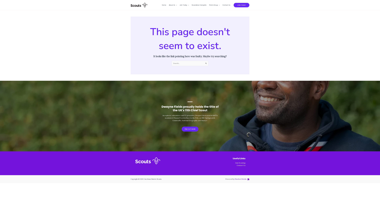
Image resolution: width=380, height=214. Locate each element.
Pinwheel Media (241, 179)
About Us (172, 5)
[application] (176, 5)
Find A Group (213, 5)
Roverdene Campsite (199, 5)
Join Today (183, 5)
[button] (241, 5)
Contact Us (226, 5)
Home (164, 5)
